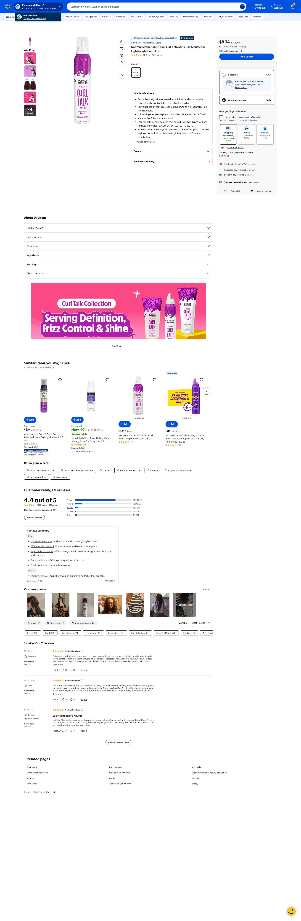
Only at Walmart (225, 16)
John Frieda (32, 783)
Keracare (31, 778)
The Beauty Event (156, 16)
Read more (58, 664)
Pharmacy (121, 16)
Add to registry (264, 191)
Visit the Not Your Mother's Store (146, 42)
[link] (184, 605)
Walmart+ (258, 16)
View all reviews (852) (118, 742)
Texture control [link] (39, 575)
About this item (35, 217)
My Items (208, 16)
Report (84, 670)
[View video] (121, 62)
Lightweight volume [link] (41, 541)
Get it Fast (106, 16)
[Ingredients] (208, 255)
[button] (258, 7)
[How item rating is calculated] (54, 510)
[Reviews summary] (149, 55)
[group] (146, 55)
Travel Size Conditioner (120, 783)
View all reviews (34, 517)
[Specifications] (208, 237)
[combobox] (156, 7)
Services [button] (31, 17)
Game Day (173, 16)
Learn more (253, 182)
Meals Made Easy (191, 16)
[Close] (58, 17)
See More (116, 346)
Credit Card (243, 16)
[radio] (136, 72)
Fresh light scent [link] (39, 565)
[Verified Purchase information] (82, 651)
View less (108, 580)
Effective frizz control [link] (42, 546)
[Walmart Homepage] (8, 7)
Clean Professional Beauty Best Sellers (209, 772)
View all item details (145, 141)
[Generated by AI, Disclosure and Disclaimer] (41, 581)
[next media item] (122, 76)
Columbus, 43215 (235, 147)
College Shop (90, 16)
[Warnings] (208, 264)
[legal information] (244, 47)
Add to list (235, 191)
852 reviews (53, 505)
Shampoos (32, 767)
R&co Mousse (115, 767)
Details (248, 174)
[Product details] (208, 227)
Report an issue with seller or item (239, 170)
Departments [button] (12, 17)
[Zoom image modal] (121, 55)
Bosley (195, 783)
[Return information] (240, 51)
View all (206, 589)
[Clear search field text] (235, 7)
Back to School (72, 16)
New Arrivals (137, 16)
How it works (241, 87)
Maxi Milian (197, 767)
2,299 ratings (157, 55)
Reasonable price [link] (40, 560)
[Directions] (208, 246)
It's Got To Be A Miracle (119, 772)
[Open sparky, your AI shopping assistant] (291, 911)
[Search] (242, 6)
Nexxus (195, 778)
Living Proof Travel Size (37, 772)
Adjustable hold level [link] (42, 551)
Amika (112, 778)
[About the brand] (208, 273)
